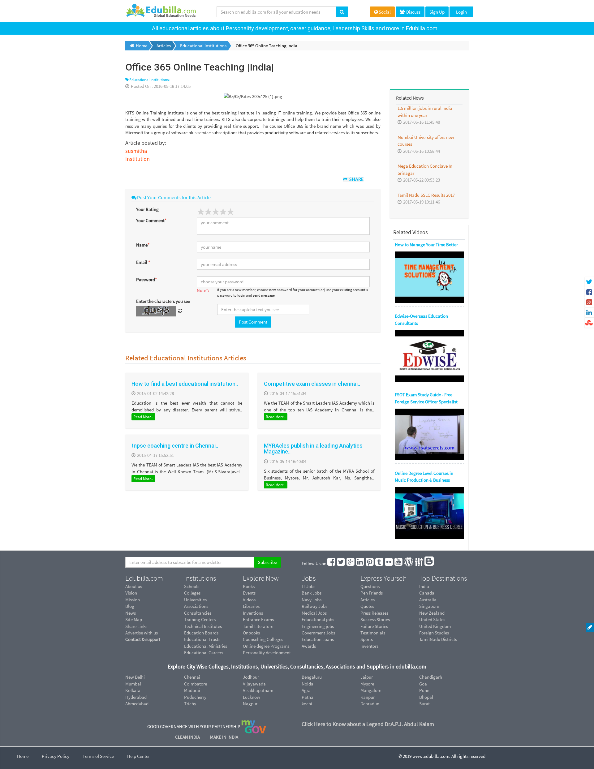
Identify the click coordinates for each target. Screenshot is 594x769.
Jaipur (366, 677)
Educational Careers (203, 652)
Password (146, 279)
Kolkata (132, 690)
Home (22, 756)
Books (249, 586)
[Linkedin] (360, 563)
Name (142, 245)
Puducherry (195, 697)
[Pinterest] (370, 563)
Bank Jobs (311, 593)
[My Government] (253, 726)
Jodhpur (251, 677)
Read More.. (143, 416)
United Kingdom (435, 626)
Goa (423, 684)
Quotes (367, 606)
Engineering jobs (318, 626)
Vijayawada (254, 684)
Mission (132, 600)
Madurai (192, 690)
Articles (367, 600)
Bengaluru (312, 677)
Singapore (429, 606)
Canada (426, 593)
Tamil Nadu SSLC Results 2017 (426, 195)
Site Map (133, 619)
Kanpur (367, 697)
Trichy (190, 704)
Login (461, 12)
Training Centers (200, 619)
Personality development (267, 652)
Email (143, 262)
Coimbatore (195, 684)
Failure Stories (374, 626)
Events (249, 593)
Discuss (412, 12)
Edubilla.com (144, 578)
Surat (424, 704)
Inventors (369, 646)
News (130, 613)
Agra (306, 690)
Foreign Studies (434, 633)
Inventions (253, 613)
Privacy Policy (55, 756)
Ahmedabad (136, 704)
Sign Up (437, 12)
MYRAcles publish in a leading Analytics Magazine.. (313, 448)
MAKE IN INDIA (224, 737)
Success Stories (375, 619)
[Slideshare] (419, 563)
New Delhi (135, 677)
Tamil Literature (258, 626)
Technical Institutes (203, 626)
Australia (428, 600)
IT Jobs (308, 586)
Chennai (192, 677)
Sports (366, 639)
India (424, 586)
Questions (370, 586)
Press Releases (374, 613)
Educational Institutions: (149, 79)
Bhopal (426, 697)
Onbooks (251, 633)
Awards (309, 646)
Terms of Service (98, 756)
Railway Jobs (314, 606)
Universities (195, 600)
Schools (191, 586)
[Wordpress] (409, 563)
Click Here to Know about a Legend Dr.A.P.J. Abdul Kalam (368, 724)
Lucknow (251, 697)
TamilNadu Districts (438, 639)
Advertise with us (141, 633)
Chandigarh (430, 677)
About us (133, 586)
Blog (129, 606)
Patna (307, 697)
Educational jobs (318, 619)
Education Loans (318, 639)
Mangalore (370, 690)
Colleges (192, 593)
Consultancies (197, 613)
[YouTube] (398, 563)
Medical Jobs (314, 613)
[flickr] (389, 563)
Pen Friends (371, 593)
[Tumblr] (379, 563)
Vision (131, 593)
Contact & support (142, 639)
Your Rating (147, 209)
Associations (196, 606)
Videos (249, 600)
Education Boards (201, 633)
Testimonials (372, 633)
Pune (424, 690)
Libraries (251, 606)
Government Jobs (318, 633)
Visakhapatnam (258, 690)
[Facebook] (331, 563)
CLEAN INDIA (188, 737)
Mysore (367, 684)
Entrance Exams (258, 619)
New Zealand (432, 613)
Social (385, 12)
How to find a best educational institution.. (184, 383)
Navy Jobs (311, 600)
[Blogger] (429, 563)
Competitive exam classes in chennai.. (312, 383)
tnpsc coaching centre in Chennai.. (174, 445)
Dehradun (369, 704)
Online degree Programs (266, 646)
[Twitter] (341, 563)
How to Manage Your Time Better (426, 244)
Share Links (136, 626)
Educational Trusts (202, 639)
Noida (307, 684)
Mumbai (133, 684)
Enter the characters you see (163, 301)
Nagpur (250, 704)
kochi (307, 704)
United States (432, 619)
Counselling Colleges (263, 639)
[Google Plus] (350, 563)
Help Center (138, 756)
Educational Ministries (205, 646)
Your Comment (151, 220)
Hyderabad (136, 697)
